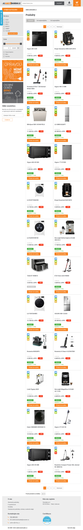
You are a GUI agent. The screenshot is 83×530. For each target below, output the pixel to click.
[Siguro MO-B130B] (39, 455)
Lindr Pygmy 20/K (33, 389)
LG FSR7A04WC (32, 313)
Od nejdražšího (55, 20)
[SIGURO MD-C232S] (67, 304)
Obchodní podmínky (13, 502)
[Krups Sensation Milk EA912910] (67, 39)
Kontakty (10, 507)
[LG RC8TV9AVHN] (39, 190)
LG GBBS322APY (60, 124)
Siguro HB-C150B (60, 86)
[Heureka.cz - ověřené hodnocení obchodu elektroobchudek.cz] (59, 520)
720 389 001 (14, 517)
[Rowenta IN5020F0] (39, 341)
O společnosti (12, 504)
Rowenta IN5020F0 (33, 351)
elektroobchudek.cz (31, 9)
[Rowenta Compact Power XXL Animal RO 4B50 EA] (67, 455)
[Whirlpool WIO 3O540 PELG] (39, 114)
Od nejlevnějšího (42, 20)
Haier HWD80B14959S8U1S (36, 427)
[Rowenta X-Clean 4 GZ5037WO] (67, 341)
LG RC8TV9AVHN (33, 200)
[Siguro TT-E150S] (67, 152)
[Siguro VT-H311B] (67, 417)
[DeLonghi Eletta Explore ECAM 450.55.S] (67, 228)
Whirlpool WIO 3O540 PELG (36, 124)
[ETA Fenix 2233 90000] (67, 266)
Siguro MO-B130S (33, 162)
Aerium (7, 22)
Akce (6, 54)
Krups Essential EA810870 (63, 200)
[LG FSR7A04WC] (39, 304)
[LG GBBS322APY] (67, 114)
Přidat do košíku (34, 65)
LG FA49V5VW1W (32, 238)
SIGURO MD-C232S (61, 313)
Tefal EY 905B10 (32, 276)
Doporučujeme (9, 52)
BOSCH (7, 26)
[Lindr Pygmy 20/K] (39, 379)
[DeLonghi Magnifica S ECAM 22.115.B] (67, 379)
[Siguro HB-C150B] (67, 77)
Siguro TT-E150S (60, 162)
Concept (7, 31)
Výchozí (30, 20)
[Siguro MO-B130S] (39, 152)
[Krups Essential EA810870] (67, 190)
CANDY (7, 28)
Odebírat (7, 120)
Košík (77, 5)
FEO (74, 528)
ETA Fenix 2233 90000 (62, 276)
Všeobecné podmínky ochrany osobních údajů (21, 509)
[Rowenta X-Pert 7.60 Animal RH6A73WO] (39, 77)
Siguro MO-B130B (33, 465)
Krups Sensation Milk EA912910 (65, 49)
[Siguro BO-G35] (39, 39)
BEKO (6, 24)
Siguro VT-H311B (60, 427)
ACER (6, 20)
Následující (59, 26)
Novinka (7, 56)
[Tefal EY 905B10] (39, 266)
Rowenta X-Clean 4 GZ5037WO (65, 351)
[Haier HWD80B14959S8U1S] (39, 417)
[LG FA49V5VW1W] (39, 228)
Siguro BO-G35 (32, 49)
